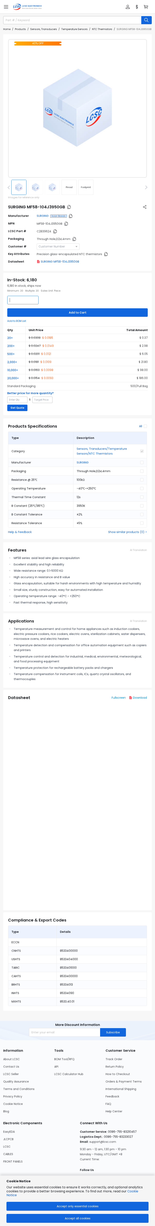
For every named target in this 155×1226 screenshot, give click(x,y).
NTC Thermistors (102, 29)
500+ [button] (11, 354)
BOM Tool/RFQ (64, 1059)
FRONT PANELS (13, 1162)
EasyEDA (9, 1132)
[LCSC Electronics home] (27, 7)
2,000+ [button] (12, 362)
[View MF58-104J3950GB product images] (77, 108)
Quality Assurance (16, 1082)
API (56, 1067)
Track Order (114, 1059)
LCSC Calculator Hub (68, 1074)
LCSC (6, 1147)
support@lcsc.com (102, 1142)
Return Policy (115, 1067)
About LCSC (11, 1059)
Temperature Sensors (74, 29)
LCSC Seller (11, 1074)
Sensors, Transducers (43, 29)
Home (6, 29)
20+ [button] (10, 338)
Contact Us (11, 1067)
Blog (6, 1111)
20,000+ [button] (13, 378)
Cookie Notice (13, 1104)
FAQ (108, 1104)
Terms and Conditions (19, 1089)
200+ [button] (11, 346)
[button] (6, 7)
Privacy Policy (12, 1096)
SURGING (43, 216)
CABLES (8, 1154)
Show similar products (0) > (127, 532)
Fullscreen (119, 698)
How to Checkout (118, 1074)
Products (20, 29)
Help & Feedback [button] (20, 532)
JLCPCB (8, 1139)
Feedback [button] (112, 1096)
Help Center (114, 1111)
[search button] (146, 20)
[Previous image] (9, 187)
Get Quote (17, 407)
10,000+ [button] (12, 370)
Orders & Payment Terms (124, 1082)
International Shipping (121, 1089)
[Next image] (145, 187)
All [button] (140, 426)
